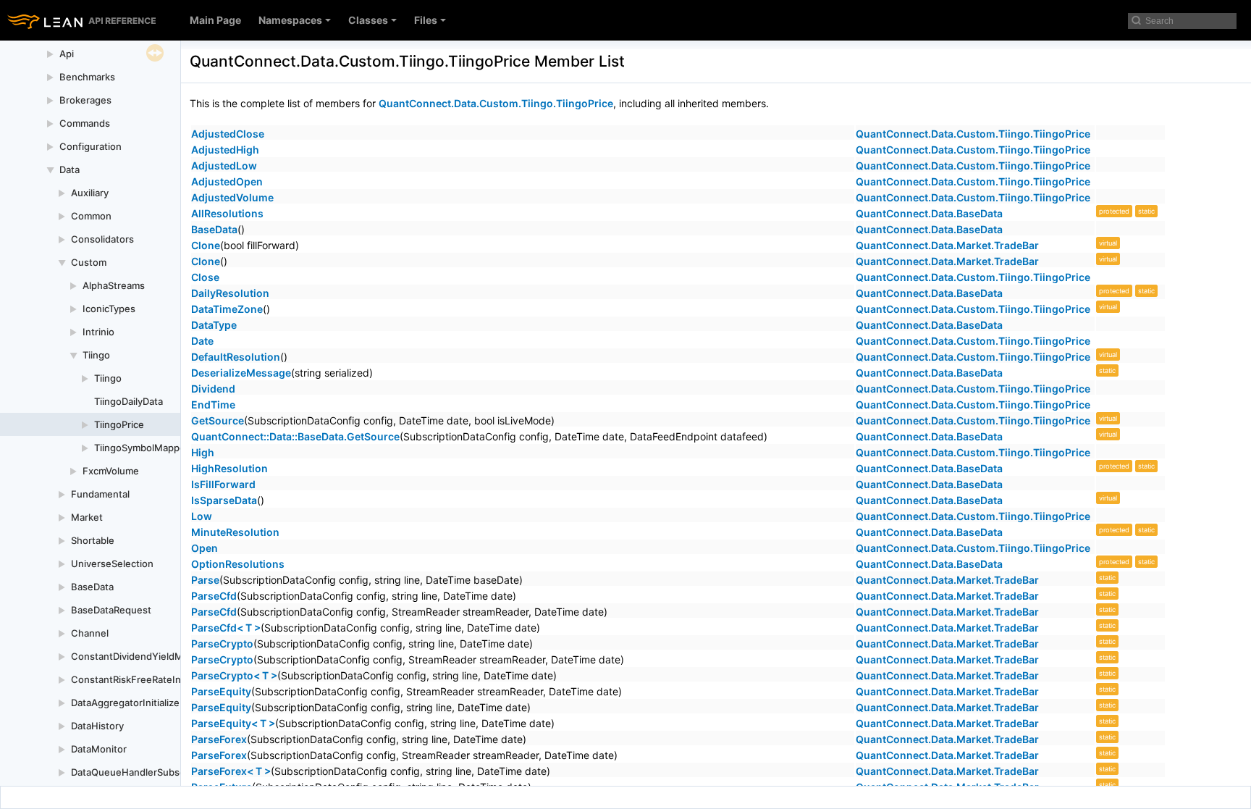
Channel (90, 633)
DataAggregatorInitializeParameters (151, 702)
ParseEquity (221, 691)
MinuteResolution (235, 532)
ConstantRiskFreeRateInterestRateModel (164, 679)
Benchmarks (87, 77)
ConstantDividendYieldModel (137, 656)
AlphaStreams (114, 285)
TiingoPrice (119, 424)
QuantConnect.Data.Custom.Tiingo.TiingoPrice (496, 103)
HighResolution (229, 468)
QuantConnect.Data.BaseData (929, 213)
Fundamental (100, 494)
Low (201, 516)
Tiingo (96, 355)
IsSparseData (224, 500)
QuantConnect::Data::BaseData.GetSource (295, 436)
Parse (205, 580)
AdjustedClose (227, 133)
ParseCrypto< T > (234, 675)
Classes (368, 20)
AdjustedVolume (232, 197)
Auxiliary (90, 192)
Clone (205, 245)
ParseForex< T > (231, 771)
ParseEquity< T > (233, 723)
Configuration (90, 146)
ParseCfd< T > (226, 627)
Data (69, 169)
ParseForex (219, 739)
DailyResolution (230, 293)
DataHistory (97, 726)
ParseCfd (214, 596)
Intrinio (98, 332)
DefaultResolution (235, 357)
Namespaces (290, 20)
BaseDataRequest (111, 610)
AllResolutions (227, 213)
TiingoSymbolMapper (141, 447)
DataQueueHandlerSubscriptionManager (162, 772)
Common (91, 216)
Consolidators (102, 239)
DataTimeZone (227, 309)
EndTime (213, 404)
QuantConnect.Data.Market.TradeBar (947, 245)
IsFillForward (223, 484)
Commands (84, 123)
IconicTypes (109, 308)
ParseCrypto (222, 643)
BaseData (92, 586)
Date (202, 341)
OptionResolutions (238, 564)
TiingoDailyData (128, 401)
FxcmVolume (111, 471)
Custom (88, 262)
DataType (214, 325)
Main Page (215, 20)
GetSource (217, 420)
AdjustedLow (224, 165)
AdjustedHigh (225, 149)
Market (87, 517)
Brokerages (85, 100)
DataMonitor (99, 749)
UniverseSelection (112, 563)
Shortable (92, 540)
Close (205, 277)
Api (66, 53)
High (202, 452)
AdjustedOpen (227, 181)
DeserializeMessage (241, 372)
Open (204, 548)
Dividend (213, 388)
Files (425, 20)
